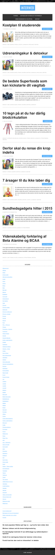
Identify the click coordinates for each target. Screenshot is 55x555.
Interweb (27, 7)
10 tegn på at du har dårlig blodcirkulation (24, 115)
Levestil (20, 44)
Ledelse (4, 381)
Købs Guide (5, 373)
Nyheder (5, 412)
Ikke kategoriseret (7, 355)
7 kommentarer (47, 121)
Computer (5, 296)
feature (4, 320)
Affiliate (4, 270)
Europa (4, 316)
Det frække (5, 301)
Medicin (32, 138)
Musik (4, 407)
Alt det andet (5, 275)
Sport (4, 464)
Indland (4, 359)
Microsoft (5, 394)
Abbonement (6, 268)
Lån (3, 379)
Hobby (4, 351)
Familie (4, 318)
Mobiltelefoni (5, 401)
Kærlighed (5, 368)
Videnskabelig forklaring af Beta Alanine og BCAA (24, 238)
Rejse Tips (5, 438)
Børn (4, 288)
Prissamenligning (7, 427)
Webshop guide (6, 501)
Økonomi (5, 423)
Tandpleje (5, 470)
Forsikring (5, 331)
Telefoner (5, 475)
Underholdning (6, 486)
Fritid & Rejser (6, 333)
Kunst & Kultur (6, 377)
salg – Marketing (6, 442)
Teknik (4, 473)
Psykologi (5, 429)
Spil (3, 457)
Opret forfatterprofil (7, 511)
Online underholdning (7, 420)
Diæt (8, 44)
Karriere (4, 366)
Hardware (5, 344)
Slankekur (25, 44)
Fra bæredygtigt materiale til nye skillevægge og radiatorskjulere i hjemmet (25, 533)
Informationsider (6, 362)
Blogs (4, 285)
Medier (4, 392)
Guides (4, 342)
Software (5, 455)
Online (4, 416)
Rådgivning (5, 433)
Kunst (4, 375)
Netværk (5, 409)
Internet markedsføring (8, 364)
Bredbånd (5, 294)
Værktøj (4, 490)
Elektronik (5, 309)
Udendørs (5, 484)
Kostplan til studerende (22, 25)
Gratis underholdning (7, 340)
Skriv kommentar (47, 29)
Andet (4, 279)
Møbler (4, 403)
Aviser (4, 283)
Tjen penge (5, 479)
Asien (4, 281)
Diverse (12, 44)
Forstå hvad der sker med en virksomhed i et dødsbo (21, 540)
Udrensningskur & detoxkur (25, 53)
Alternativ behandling (12, 138)
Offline (4, 414)
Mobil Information (7, 396)
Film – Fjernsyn (6, 325)
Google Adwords (6, 338)
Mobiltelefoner (6, 399)
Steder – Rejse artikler (8, 466)
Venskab (5, 492)
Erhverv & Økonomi (7, 312)
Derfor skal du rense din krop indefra (26, 150)
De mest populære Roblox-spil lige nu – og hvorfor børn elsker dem (26, 525)
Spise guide (31, 44)
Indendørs (5, 357)
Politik (4, 425)
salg (4, 440)
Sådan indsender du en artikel (9, 515)
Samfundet (5, 446)
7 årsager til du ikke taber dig (26, 180)
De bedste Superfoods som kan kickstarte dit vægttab (25, 83)
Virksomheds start (7, 497)
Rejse (4, 436)
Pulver (15, 257)
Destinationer (6, 298)
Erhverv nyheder (6, 314)
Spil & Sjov (5, 460)
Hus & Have (5, 353)
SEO (4, 449)
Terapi (4, 477)
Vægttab (36, 44)
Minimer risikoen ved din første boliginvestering (19, 528)
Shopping (5, 451)
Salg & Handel (6, 444)
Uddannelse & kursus (8, 481)
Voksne (4, 499)
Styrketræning (44, 138)
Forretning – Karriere (7, 329)
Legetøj (4, 383)
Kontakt (4, 517)
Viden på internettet (7, 494)
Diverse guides (13, 72)
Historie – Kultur (6, 349)
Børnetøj (4, 290)
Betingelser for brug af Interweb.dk (11, 513)
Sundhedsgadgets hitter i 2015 (27, 208)
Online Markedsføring (8, 418)
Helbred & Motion (26, 72)
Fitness (16, 44)
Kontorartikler (6, 370)
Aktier (4, 272)
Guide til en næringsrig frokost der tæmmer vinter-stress (22, 537)
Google (4, 335)
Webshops (5, 503)
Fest (4, 322)
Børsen (4, 292)
